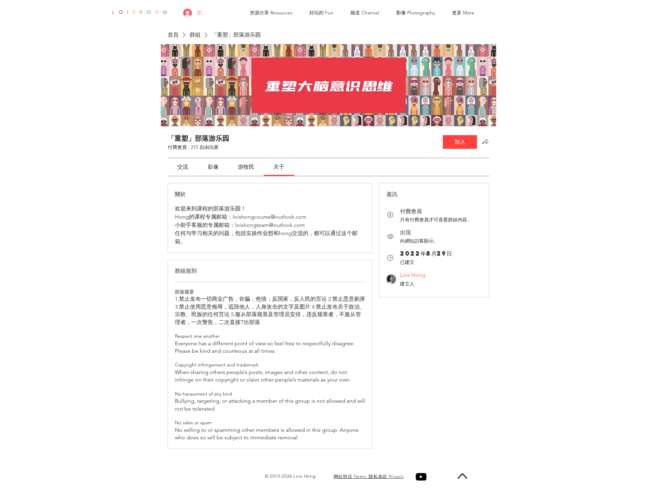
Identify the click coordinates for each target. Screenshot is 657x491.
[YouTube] (421, 476)
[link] (182, 167)
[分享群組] (485, 142)
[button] (271, 12)
